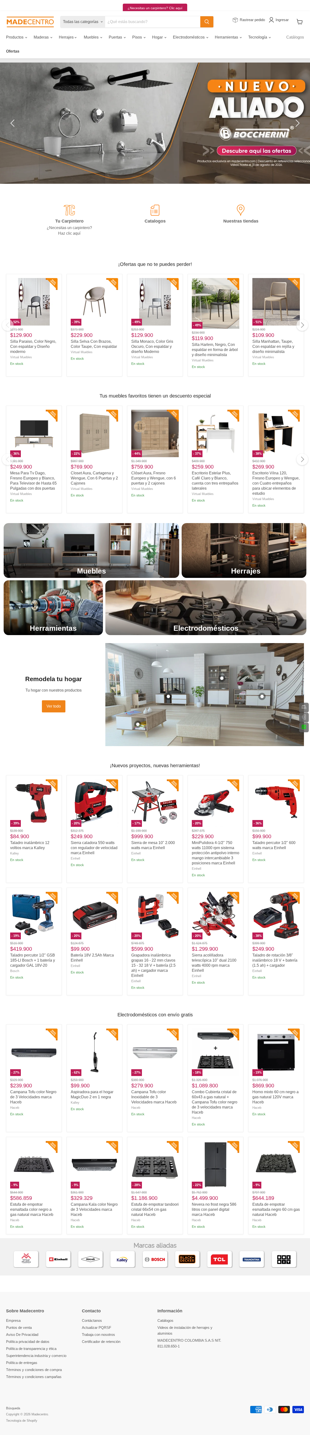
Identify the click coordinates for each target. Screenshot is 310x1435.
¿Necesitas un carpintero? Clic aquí (155, 8)
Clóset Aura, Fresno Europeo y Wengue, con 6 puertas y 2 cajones (153, 478)
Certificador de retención (101, 1341)
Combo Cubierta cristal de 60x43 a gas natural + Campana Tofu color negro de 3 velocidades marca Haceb (214, 1102)
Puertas (116, 37)
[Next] (302, 325)
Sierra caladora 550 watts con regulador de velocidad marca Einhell (94, 848)
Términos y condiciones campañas (34, 1377)
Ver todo (53, 706)
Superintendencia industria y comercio (36, 1356)
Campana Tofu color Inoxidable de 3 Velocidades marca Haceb (154, 1097)
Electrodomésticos (189, 37)
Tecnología (258, 37)
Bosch (14, 971)
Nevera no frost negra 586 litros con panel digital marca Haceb (214, 1209)
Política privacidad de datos (27, 1341)
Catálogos (295, 37)
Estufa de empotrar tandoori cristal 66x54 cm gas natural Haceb (155, 1209)
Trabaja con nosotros (98, 1334)
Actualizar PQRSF (96, 1327)
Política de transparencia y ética (31, 1349)
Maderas (42, 37)
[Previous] (8, 325)
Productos (15, 37)
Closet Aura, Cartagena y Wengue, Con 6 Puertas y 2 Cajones (94, 478)
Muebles (92, 37)
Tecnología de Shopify (21, 1420)
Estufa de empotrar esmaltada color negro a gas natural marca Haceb (31, 1209)
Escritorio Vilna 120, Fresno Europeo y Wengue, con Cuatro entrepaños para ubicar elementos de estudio (276, 483)
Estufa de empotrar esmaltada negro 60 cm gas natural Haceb (276, 1209)
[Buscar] (206, 21)
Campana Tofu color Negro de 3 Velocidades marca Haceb (33, 1097)
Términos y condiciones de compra (34, 1370)
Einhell (75, 858)
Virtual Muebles (21, 357)
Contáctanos (92, 1320)
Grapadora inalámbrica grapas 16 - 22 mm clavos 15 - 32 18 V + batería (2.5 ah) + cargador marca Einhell (153, 965)
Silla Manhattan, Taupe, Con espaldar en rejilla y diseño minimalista (273, 346)
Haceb (14, 1107)
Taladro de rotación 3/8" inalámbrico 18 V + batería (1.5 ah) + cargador (274, 960)
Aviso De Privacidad (22, 1334)
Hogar (158, 37)
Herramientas (227, 37)
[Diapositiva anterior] (13, 123)
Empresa (13, 1320)
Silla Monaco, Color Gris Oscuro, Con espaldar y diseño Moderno (152, 346)
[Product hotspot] (137, 724)
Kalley (14, 853)
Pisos (137, 37)
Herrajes (67, 37)
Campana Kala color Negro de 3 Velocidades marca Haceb (94, 1209)
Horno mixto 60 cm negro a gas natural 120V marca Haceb (275, 1097)
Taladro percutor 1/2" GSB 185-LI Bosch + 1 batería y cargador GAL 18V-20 (32, 960)
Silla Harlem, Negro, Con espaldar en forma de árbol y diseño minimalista (215, 350)
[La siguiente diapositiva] (297, 123)
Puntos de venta (19, 1327)
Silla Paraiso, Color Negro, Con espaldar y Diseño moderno (33, 346)
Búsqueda (13, 1408)
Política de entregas (21, 1363)
